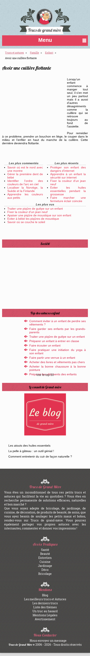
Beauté (45, 554)
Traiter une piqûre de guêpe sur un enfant (35, 208)
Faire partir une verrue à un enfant (52, 357)
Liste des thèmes (45, 607)
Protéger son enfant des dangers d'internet (68, 169)
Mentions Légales (45, 615)
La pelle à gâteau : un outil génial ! (31, 451)
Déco (45, 570)
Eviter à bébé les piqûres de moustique (33, 218)
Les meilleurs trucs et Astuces (45, 599)
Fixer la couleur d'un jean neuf (27, 212)
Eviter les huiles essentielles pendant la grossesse (68, 191)
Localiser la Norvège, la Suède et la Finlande (25, 189)
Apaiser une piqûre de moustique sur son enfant (39, 215)
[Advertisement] (33, 102)
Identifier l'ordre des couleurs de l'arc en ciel (25, 182)
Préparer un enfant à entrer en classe (54, 341)
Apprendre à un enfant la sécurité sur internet (68, 175)
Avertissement (45, 619)
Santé (45, 550)
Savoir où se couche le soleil (26, 222)
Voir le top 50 (45, 375)
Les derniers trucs (45, 603)
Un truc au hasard (45, 611)
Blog (45, 595)
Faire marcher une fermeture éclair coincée (68, 199)
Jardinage (45, 566)
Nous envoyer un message (48, 641)
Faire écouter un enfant (44, 345)
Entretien (45, 558)
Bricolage (45, 574)
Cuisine (45, 562)
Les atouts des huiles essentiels (29, 445)
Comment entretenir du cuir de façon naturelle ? (40, 456)
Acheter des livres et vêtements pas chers (57, 362)
